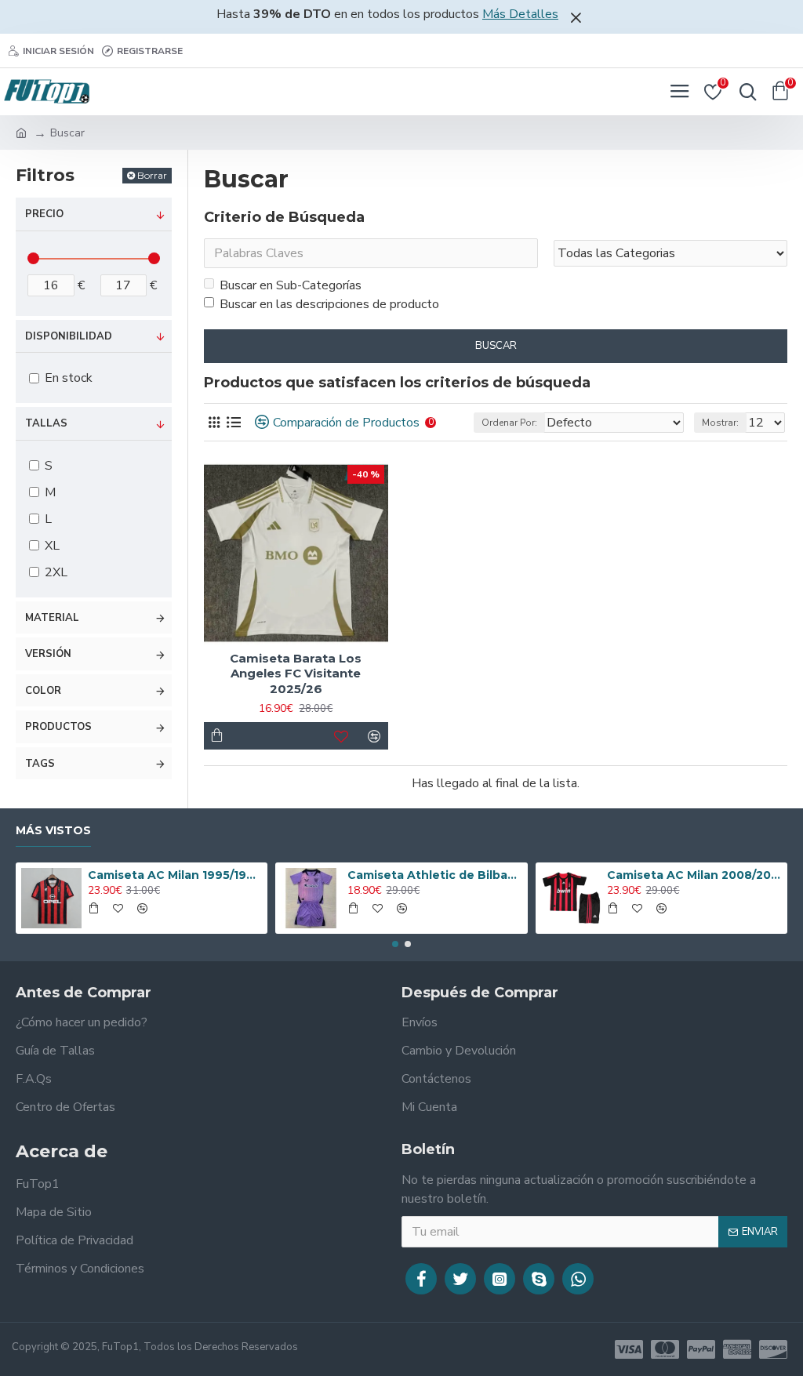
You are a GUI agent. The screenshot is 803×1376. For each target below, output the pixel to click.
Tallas (46, 423)
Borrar (152, 175)
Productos (58, 727)
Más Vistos (53, 830)
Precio (44, 214)
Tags (40, 764)
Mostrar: (720, 422)
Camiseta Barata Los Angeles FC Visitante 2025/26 (296, 673)
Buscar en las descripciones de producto (329, 304)
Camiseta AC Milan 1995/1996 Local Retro (175, 875)
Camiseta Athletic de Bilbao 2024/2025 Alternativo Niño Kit (434, 875)
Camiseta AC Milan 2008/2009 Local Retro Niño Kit (694, 875)
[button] (395, 944)
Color (43, 691)
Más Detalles (520, 14)
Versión (48, 654)
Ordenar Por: (509, 422)
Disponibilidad (68, 336)
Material (52, 618)
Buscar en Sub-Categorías (291, 285)
